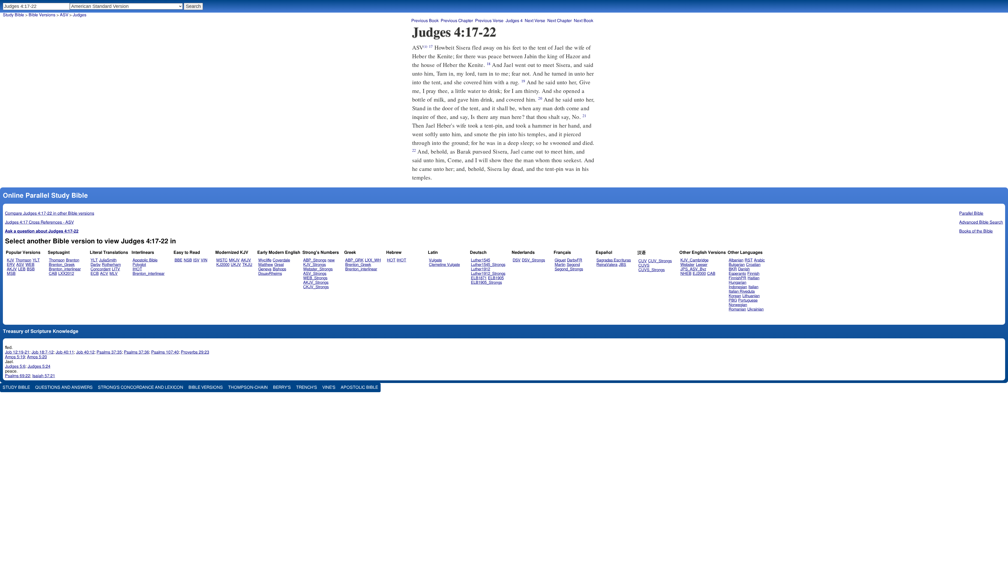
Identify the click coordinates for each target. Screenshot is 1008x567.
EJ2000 (699, 274)
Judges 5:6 (15, 366)
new (331, 260)
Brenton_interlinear (65, 269)
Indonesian (738, 287)
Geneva (264, 269)
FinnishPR (737, 278)
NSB (188, 260)
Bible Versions (42, 15)
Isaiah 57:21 (43, 376)
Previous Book (425, 21)
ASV (20, 265)
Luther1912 (480, 269)
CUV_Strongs (660, 261)
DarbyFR (574, 260)
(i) (425, 46)
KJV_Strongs (314, 265)
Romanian (737, 309)
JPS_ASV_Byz (693, 269)
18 (488, 63)
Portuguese (748, 300)
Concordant (101, 269)
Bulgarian (737, 265)
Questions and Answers (64, 387)
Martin (560, 265)
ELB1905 (496, 278)
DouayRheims (270, 274)
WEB (29, 265)
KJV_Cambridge (694, 260)
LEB (21, 269)
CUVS (643, 265)
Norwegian (738, 305)
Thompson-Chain (248, 387)
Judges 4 (514, 21)
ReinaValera (606, 265)
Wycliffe (264, 260)
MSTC (222, 260)
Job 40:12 (85, 352)
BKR (733, 269)
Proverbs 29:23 (195, 352)
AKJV (12, 269)
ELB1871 (479, 278)
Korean (735, 296)
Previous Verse (489, 21)
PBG (733, 300)
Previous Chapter (457, 21)
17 (431, 46)
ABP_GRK (354, 260)
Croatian (753, 265)
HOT (391, 260)
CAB (53, 274)
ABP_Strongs (314, 260)
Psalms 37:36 (136, 352)
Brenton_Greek (62, 265)
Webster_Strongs (318, 269)
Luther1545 (480, 260)
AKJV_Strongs (315, 283)
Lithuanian (751, 296)
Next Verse (535, 21)
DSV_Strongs (533, 260)
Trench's (306, 387)
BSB (31, 269)
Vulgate (435, 260)
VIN (204, 260)
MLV (113, 274)
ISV (196, 260)
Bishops (279, 269)
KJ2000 (222, 265)
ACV (104, 274)
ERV (11, 265)
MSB (11, 274)
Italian (753, 287)
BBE (178, 260)
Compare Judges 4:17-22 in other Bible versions (49, 213)
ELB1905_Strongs (486, 283)
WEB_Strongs (315, 278)
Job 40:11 (65, 352)
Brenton (72, 260)
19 (523, 80)
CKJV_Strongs (316, 287)
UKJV (236, 265)
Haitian (753, 278)
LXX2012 (66, 274)
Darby (96, 265)
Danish (744, 269)
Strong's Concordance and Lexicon (140, 387)
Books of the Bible (976, 231)
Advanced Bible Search (981, 222)
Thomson (23, 260)
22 (414, 150)
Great (279, 265)
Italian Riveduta (742, 291)
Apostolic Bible (359, 387)
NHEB (685, 274)
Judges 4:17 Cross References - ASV (39, 222)
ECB (95, 274)
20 (540, 98)
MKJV (234, 260)
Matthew (265, 265)
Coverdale (281, 260)
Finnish (753, 274)
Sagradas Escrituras (613, 260)
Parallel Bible (971, 213)
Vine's (328, 387)
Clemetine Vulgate (444, 265)
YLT (36, 260)
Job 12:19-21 (17, 352)
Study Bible (13, 15)
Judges (79, 15)
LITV (116, 269)
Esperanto (737, 274)
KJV (10, 260)
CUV (642, 261)
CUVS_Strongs (651, 270)
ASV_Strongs (314, 274)
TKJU (247, 265)
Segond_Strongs (569, 269)
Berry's (282, 387)
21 (584, 115)
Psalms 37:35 (109, 352)
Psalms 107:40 (165, 352)
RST (749, 260)
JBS (622, 265)
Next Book (583, 21)
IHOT (137, 269)
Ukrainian (755, 309)
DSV (517, 260)
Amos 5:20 (37, 357)
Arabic (759, 260)
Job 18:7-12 (43, 352)
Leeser (701, 265)
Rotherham (111, 265)
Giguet (560, 260)
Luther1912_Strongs (488, 274)
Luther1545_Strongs (488, 265)
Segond (573, 265)
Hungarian (737, 283)
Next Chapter (559, 21)
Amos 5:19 (15, 357)
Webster (687, 265)
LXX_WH (373, 260)
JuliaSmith (108, 260)
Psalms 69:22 (17, 376)
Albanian (736, 260)
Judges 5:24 (39, 366)
